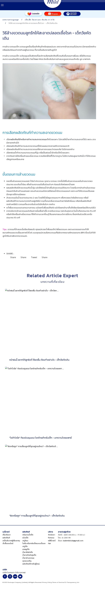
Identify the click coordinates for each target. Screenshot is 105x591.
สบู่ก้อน (25, 540)
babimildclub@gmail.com (73, 540)
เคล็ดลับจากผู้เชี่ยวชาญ (11, 540)
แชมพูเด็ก (25, 549)
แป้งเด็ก (25, 537)
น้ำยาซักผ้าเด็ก (27, 552)
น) (24, 572)
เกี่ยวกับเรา (7, 534)
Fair (49, 543)
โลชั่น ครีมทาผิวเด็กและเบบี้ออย (33, 543)
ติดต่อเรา (51, 534)
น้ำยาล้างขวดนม (28, 558)
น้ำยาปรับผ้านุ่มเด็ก (29, 555)
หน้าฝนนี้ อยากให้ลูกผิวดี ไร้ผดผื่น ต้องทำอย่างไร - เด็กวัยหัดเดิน (39, 359)
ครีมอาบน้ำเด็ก (27, 534)
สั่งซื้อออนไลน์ (8, 543)
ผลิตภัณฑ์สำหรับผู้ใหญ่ (30, 564)
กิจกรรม (51, 537)
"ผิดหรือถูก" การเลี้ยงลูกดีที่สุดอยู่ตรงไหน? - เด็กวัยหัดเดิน (37, 515)
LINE (15, 576)
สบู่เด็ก (25, 546)
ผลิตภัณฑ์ (6, 537)
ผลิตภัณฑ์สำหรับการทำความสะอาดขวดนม (28, 139)
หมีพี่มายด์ (51, 540)
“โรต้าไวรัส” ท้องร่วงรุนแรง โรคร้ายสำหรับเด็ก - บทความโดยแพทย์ (40, 437)
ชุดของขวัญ (26, 561)
